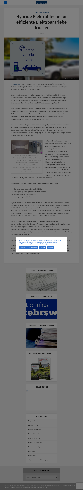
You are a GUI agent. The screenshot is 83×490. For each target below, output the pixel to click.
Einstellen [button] (42, 247)
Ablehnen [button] (23, 247)
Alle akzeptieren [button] (32, 247)
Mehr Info (50, 247)
